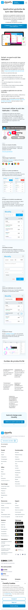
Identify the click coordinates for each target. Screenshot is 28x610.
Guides (2, 505)
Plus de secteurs (4, 535)
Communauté (18, 512)
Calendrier (17, 459)
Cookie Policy (8, 593)
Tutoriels (3, 510)
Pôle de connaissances (6, 503)
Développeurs (4, 529)
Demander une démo (8, 440)
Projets (16, 465)
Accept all (14, 599)
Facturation (17, 483)
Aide (16, 503)
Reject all (14, 602)
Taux (16, 463)
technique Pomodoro (15, 99)
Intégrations (3, 456)
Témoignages (4, 459)
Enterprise (3, 478)
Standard (3, 473)
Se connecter (4, 444)
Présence (3, 490)
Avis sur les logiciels (5, 516)
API (2, 463)
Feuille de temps (18, 454)
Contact (17, 505)
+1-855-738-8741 (19, 516)
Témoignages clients (5, 514)
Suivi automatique (19, 461)
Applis (2, 454)
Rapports (3, 493)
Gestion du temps (5, 507)
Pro (2, 476)
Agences (3, 524)
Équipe (16, 479)
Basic (2, 471)
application (10, 160)
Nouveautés (3, 461)
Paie (2, 497)
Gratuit (2, 469)
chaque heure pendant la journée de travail (14, 71)
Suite (2, 581)
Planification (3, 488)
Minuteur (17, 452)
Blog (2, 512)
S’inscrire (3, 446)
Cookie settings (14, 606)
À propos (17, 581)
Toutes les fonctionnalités (20, 485)
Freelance (3, 522)
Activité (16, 468)
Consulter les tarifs (4, 480)
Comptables (3, 533)
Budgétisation (4, 495)
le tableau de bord (10, 333)
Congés (16, 474)
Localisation (17, 470)
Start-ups (3, 527)
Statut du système (19, 510)
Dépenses (17, 481)
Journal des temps (5, 486)
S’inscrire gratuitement (16, 3)
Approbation (18, 477)
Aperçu (2, 452)
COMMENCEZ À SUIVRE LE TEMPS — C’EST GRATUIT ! (14, 26)
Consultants (3, 531)
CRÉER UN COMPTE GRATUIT (12, 422)
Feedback (17, 507)
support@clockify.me (19, 514)
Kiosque (17, 456)
